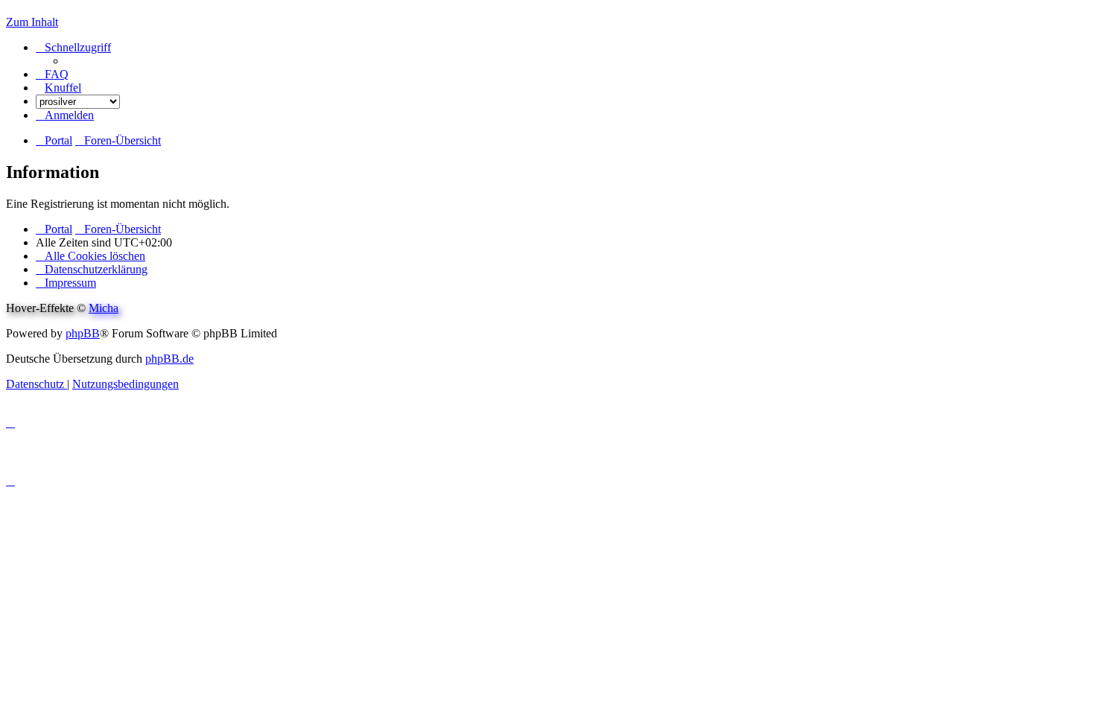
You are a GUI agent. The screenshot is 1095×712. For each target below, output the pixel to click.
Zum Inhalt (32, 22)
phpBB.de (169, 358)
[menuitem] (52, 74)
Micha (103, 308)
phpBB (83, 333)
